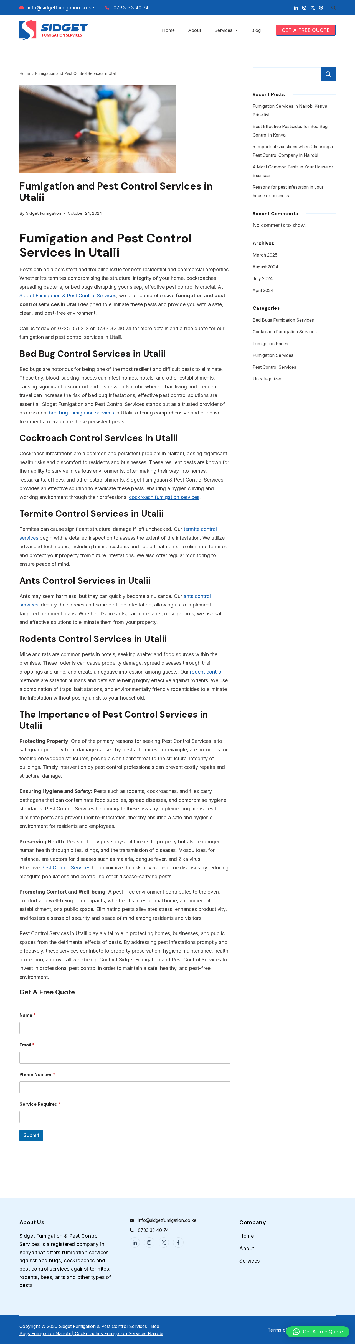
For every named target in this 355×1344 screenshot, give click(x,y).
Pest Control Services (65, 868)
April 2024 (263, 290)
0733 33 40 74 (130, 8)
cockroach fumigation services (164, 497)
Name (27, 1015)
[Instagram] (304, 8)
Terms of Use (283, 1330)
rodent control (205, 672)
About (194, 30)
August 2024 (265, 267)
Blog (256, 30)
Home (168, 30)
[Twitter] (313, 8)
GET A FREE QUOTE (306, 30)
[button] (317, 1331)
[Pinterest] (321, 8)
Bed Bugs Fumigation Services (283, 320)
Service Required (40, 1104)
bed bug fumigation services (81, 413)
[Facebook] (178, 1242)
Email (27, 1045)
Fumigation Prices (270, 343)
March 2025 (265, 255)
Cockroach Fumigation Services (285, 331)
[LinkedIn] (296, 8)
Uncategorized (267, 379)
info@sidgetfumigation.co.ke (61, 8)
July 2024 (263, 278)
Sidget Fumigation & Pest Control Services (67, 295)
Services (223, 30)
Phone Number (37, 1074)
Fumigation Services (273, 355)
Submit (31, 1135)
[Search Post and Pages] (331, 8)
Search (328, 74)
